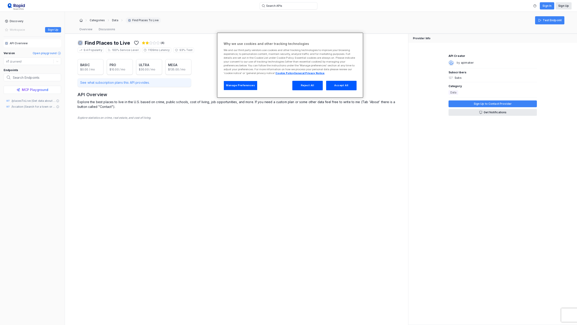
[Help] (534, 5)
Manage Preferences (240, 85)
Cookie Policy (284, 73)
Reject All (307, 85)
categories (97, 20)
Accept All (341, 85)
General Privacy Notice (309, 73)
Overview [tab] (85, 29)
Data (115, 20)
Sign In (547, 5)
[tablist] (97, 29)
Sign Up (563, 5)
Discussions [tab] (107, 29)
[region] (290, 65)
